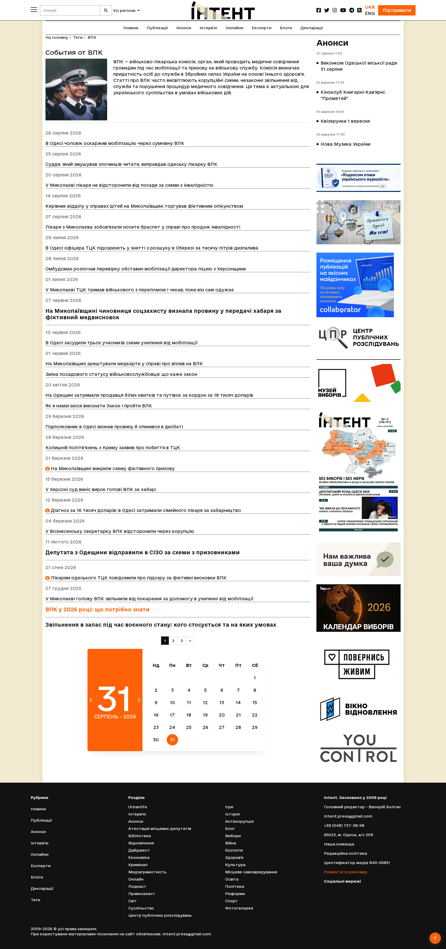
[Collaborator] (358, 285)
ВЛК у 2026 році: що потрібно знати (97, 609)
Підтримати (397, 10)
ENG (370, 13)
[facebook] (318, 10)
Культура (235, 864)
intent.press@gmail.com (348, 816)
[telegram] (351, 10)
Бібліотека (139, 836)
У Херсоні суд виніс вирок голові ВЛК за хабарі (100, 489)
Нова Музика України (345, 144)
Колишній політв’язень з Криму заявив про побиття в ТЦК (112, 447)
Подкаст (137, 886)
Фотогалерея (239, 908)
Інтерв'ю (208, 28)
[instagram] (334, 10)
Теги (78, 37)
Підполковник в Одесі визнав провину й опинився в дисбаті (114, 426)
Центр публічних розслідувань (160, 915)
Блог (230, 828)
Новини (130, 28)
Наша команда (339, 844)
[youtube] (343, 10)
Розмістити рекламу (345, 872)
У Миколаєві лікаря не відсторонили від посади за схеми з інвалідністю (129, 185)
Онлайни (234, 28)
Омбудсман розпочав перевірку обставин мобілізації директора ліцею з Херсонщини (145, 268)
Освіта (231, 879)
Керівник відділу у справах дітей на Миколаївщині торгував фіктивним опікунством (144, 206)
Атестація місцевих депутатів (159, 828)
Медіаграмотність (147, 872)
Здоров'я (234, 857)
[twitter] (326, 10)
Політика (234, 886)
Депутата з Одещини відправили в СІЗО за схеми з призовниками (142, 552)
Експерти (262, 28)
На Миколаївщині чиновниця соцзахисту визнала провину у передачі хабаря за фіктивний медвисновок (163, 314)
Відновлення (141, 843)
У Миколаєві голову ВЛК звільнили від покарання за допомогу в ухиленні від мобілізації (149, 598)
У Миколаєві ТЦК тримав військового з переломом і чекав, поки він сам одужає (139, 289)
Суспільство (141, 908)
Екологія (234, 850)
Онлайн (136, 879)
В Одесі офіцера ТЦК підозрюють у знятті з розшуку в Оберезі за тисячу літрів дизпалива (151, 247)
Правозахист (141, 893)
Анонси (183, 28)
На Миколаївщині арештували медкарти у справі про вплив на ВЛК (124, 363)
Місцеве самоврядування (251, 872)
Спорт (231, 901)
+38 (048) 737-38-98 (344, 825)
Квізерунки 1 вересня (345, 121)
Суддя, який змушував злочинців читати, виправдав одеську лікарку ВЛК (131, 164)
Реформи (235, 893)
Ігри (229, 807)
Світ (132, 901)
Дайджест (139, 850)
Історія (232, 814)
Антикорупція (239, 821)
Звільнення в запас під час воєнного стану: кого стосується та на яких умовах (160, 625)
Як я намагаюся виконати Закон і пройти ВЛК (98, 405)
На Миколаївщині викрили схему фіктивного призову (112, 468)
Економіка (138, 857)
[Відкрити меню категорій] (34, 9)
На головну (56, 37)
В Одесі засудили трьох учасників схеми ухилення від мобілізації (121, 342)
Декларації (311, 28)
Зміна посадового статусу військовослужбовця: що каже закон (121, 374)
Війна (230, 843)
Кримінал (138, 864)
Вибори (233, 836)
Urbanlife (137, 807)
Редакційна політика (345, 853)
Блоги (286, 28)
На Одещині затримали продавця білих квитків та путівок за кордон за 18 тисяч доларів (149, 395)
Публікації (157, 28)
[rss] (359, 10)
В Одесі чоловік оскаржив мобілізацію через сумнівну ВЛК (114, 143)
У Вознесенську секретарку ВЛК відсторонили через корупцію (119, 531)
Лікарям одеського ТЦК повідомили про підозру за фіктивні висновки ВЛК (138, 577)
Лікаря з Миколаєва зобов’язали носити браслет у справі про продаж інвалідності (142, 226)
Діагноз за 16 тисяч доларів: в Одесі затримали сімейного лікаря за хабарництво (145, 510)
